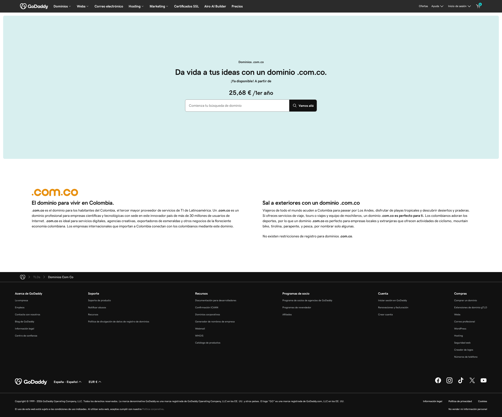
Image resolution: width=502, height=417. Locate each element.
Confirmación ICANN (206, 307)
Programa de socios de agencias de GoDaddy (307, 300)
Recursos (93, 314)
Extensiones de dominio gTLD (470, 307)
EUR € (93, 381)
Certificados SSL (186, 6)
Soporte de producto (99, 300)
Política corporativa (153, 409)
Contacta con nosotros (27, 314)
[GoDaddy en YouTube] (483, 382)
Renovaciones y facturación (393, 307)
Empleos (20, 307)
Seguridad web (462, 342)
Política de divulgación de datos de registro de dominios (118, 321)
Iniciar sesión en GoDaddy (392, 300)
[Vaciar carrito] (478, 6)
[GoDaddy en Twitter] (472, 382)
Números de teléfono (465, 356)
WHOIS (199, 335)
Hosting (458, 335)
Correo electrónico (109, 6)
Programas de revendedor (296, 307)
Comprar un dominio (465, 300)
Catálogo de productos (207, 342)
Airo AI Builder (215, 6)
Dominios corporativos (207, 314)
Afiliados (287, 314)
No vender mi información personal (467, 409)
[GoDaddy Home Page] (31, 381)
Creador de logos (463, 349)
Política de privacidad (460, 401)
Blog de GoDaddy (24, 321)
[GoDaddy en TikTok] (460, 382)
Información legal (24, 328)
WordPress (460, 328)
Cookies (482, 401)
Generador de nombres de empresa (215, 321)
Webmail (200, 328)
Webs (457, 314)
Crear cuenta (385, 314)
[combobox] (237, 105)
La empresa (21, 300)
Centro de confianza (26, 335)
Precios (237, 6)
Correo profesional (464, 321)
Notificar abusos (97, 307)
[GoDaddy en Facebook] (438, 382)
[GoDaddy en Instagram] (449, 382)
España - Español (66, 381)
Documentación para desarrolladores (215, 300)
